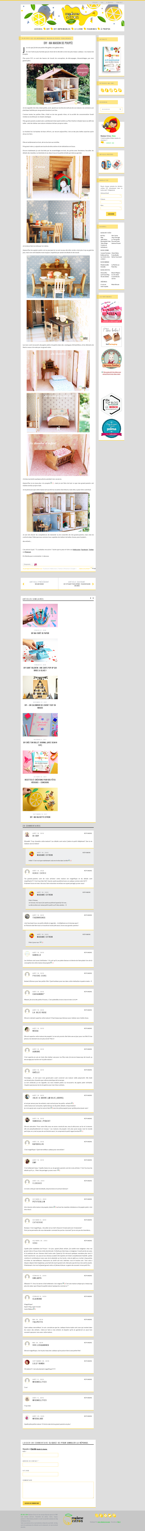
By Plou (103, 235)
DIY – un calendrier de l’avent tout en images (40, 706)
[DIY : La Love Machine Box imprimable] (117, 169)
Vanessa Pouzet (116, 243)
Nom (25, 1451)
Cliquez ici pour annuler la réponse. (69, 1442)
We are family (39, 583)
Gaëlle (36, 1072)
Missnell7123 (40, 1381)
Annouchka (104, 273)
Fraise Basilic (115, 255)
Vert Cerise (114, 235)
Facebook (84, 549)
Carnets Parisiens (106, 253)
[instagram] (103, 92)
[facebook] (107, 92)
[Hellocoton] (111, 92)
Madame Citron (45, 855)
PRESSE (95, 2)
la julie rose (40, 1012)
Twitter (91, 549)
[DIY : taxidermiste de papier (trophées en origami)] (106, 169)
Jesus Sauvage (115, 237)
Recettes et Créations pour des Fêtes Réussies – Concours (40, 781)
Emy (34, 1162)
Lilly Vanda (39, 1363)
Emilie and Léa (105, 255)
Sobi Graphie (104, 286)
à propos (109, 2)
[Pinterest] (120, 92)
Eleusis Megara (115, 273)
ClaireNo (37, 1298)
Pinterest (28, 552)
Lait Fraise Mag (105, 275)
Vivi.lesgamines (41, 1345)
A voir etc (103, 284)
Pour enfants (66, 38)
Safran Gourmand (116, 257)
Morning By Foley (106, 241)
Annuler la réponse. (42, 1449)
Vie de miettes (105, 276)
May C (119, 1522)
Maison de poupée (53, 38)
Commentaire (27, 1480)
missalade (38, 1418)
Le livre (79, 29)
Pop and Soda (115, 241)
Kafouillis (38, 1144)
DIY (48, 29)
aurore (36, 1051)
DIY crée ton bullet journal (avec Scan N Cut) (40, 743)
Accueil (39, 29)
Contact (119, 2)
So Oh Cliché (115, 275)
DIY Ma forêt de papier (40, 633)
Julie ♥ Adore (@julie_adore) (48, 1097)
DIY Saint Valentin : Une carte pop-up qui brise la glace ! (40, 669)
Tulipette (38, 1322)
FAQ (102, 2)
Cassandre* (39, 994)
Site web (26, 1470)
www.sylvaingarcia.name (104, 1522)
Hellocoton (76, 549)
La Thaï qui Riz (115, 239)
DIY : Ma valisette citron (40, 817)
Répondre (88, 833)
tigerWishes (39, 917)
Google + (73, 568)
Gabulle (37, 955)
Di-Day (36, 835)
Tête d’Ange (104, 243)
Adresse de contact (31, 1461)
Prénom (110, 199)
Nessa (36, 1030)
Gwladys (37, 1278)
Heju (102, 237)
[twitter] (116, 92)
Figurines (92, 29)
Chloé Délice (115, 253)
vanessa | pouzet (42, 1121)
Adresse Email (110, 193)
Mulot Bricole (115, 284)
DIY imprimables (62, 29)
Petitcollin (39, 1201)
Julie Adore (104, 239)
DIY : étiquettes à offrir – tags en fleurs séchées (77, 583)
